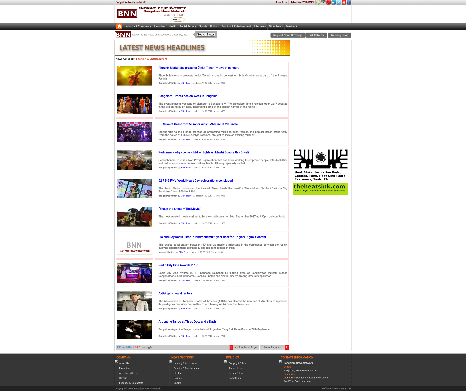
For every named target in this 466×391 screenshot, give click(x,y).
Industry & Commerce (138, 26)
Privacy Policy (236, 373)
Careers (123, 378)
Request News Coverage (287, 35)
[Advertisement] (320, 66)
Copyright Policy (237, 363)
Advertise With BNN (302, 2)
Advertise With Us (128, 373)
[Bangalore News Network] (119, 28)
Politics (214, 26)
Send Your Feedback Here (297, 381)
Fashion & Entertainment (236, 26)
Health (172, 26)
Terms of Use (236, 368)
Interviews (260, 26)
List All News (316, 35)
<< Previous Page (246, 347)
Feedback (291, 26)
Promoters (124, 368)
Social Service (187, 26)
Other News (276, 26)
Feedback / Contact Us (131, 383)
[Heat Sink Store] (320, 193)
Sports (203, 26)
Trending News (339, 35)
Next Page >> (272, 347)
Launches (160, 26)
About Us (281, 2)
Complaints (235, 378)
